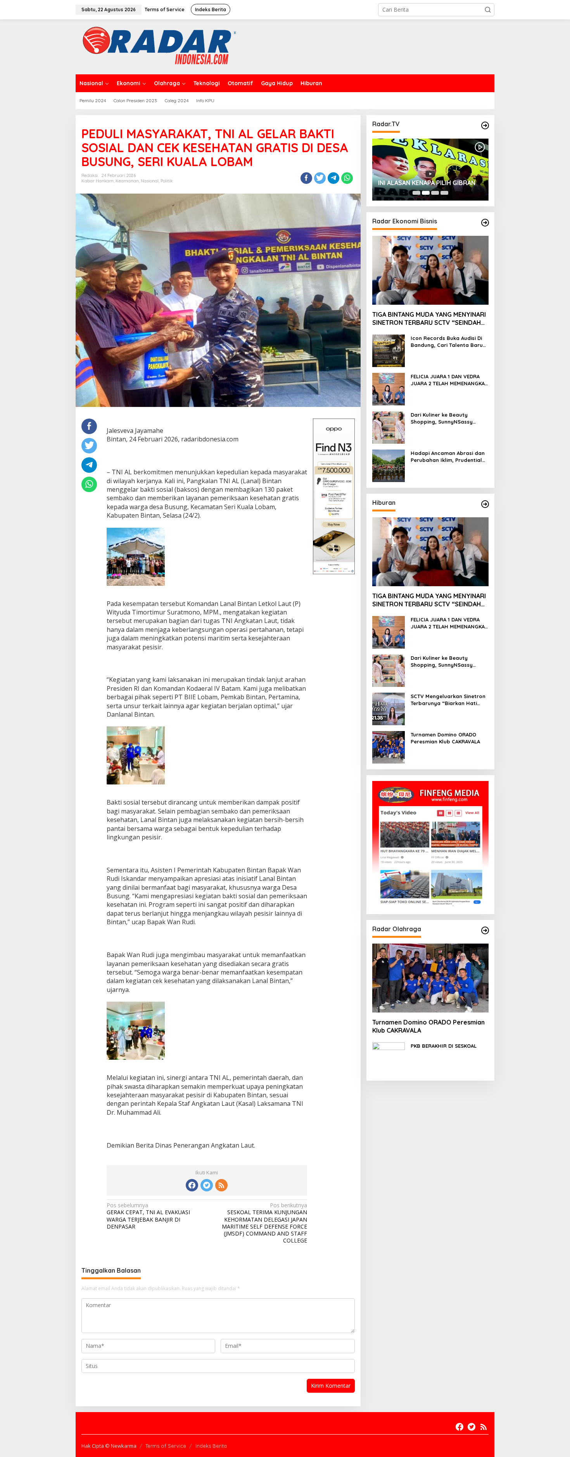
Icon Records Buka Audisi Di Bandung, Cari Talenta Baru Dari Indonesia (447, 341)
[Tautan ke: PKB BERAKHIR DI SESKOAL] (388, 1058)
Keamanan (127, 181)
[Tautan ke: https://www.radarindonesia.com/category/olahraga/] (485, 930)
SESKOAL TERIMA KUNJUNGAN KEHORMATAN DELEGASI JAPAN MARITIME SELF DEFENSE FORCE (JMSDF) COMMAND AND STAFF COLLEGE (264, 1223)
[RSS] (221, 1185)
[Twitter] (206, 1185)
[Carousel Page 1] (416, 193)
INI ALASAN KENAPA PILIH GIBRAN (426, 183)
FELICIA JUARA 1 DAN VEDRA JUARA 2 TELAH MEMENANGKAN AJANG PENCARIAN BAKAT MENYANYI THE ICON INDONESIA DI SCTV (450, 380)
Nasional (150, 181)
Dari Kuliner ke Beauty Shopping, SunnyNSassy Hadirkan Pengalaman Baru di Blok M (450, 418)
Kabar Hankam (97, 181)
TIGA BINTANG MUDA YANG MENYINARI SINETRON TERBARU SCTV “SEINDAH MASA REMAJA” (429, 319)
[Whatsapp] (347, 178)
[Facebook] (192, 1185)
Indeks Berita (211, 1446)
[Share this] (306, 178)
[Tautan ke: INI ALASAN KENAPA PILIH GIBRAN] (430, 170)
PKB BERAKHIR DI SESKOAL (444, 1046)
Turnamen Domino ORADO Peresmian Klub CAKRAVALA (445, 738)
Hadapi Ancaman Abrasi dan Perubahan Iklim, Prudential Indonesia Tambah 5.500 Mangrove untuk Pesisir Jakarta (448, 456)
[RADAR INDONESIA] (158, 46)
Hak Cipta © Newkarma (108, 1445)
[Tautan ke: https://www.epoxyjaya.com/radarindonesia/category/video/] (485, 125)
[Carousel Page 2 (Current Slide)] (426, 193)
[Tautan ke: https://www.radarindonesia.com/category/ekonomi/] (485, 222)
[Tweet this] (320, 178)
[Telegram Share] (333, 178)
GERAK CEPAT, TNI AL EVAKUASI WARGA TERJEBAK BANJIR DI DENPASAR (148, 1216)
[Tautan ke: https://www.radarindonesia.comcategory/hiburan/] (485, 504)
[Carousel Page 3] (435, 193)
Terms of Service (165, 1446)
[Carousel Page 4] (444, 193)
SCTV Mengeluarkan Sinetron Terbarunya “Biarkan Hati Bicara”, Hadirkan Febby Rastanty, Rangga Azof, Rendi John (448, 700)
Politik (167, 181)
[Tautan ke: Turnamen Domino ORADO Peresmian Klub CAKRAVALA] (388, 746)
